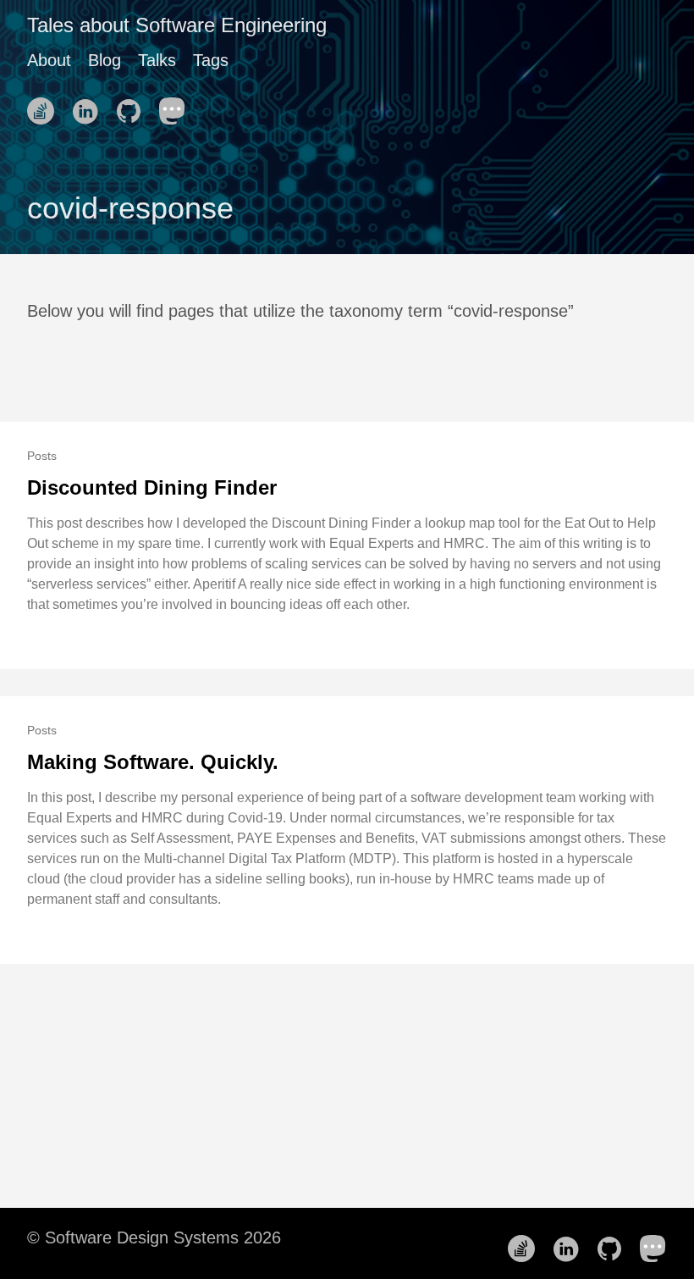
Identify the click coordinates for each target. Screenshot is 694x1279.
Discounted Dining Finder (152, 487)
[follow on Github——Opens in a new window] (133, 106)
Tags (211, 60)
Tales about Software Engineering (177, 25)
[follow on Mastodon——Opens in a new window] (177, 106)
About (49, 60)
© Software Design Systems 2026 (154, 1237)
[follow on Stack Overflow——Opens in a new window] (45, 106)
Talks (157, 60)
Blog (104, 60)
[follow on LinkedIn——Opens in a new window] (89, 106)
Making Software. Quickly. (152, 761)
